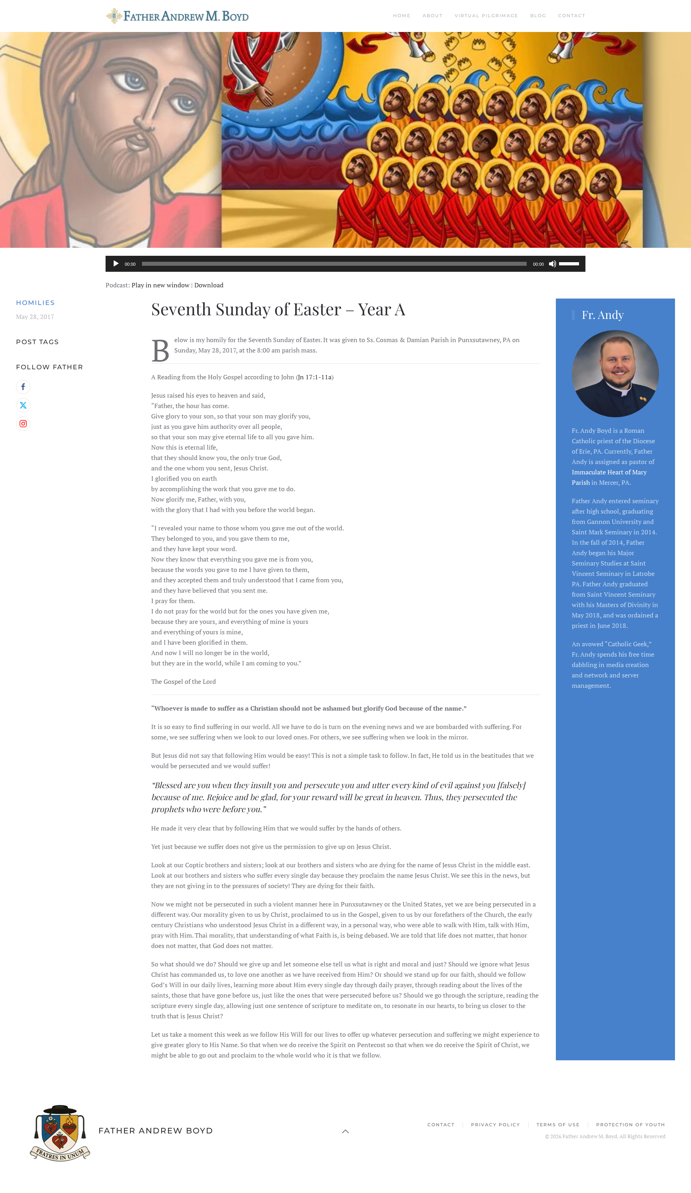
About (433, 15)
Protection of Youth (630, 1124)
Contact (571, 15)
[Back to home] (181, 16)
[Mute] (553, 264)
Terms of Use (558, 1124)
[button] (345, 1131)
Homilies (35, 303)
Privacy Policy (495, 1124)
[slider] (570, 263)
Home (402, 15)
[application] (345, 264)
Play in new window (161, 285)
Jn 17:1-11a (315, 376)
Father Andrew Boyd (156, 1130)
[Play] (116, 264)
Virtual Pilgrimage (486, 15)
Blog (538, 15)
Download (209, 285)
